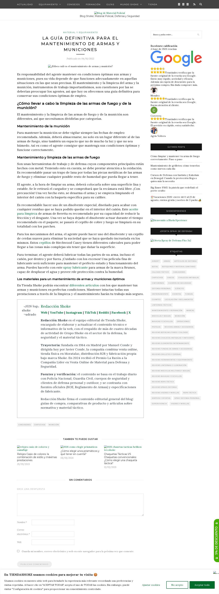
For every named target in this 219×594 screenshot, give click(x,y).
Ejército (179, 288)
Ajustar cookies (151, 584)
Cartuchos (39, 425)
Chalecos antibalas (188, 278)
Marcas (190, 310)
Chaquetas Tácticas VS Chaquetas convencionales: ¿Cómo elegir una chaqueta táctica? (120, 459)
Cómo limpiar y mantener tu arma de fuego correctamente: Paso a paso (175, 158)
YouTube (56, 312)
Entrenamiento (160, 294)
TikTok (90, 312)
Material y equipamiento (80, 32)
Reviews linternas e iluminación (169, 365)
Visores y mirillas (180, 404)
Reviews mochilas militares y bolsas (171, 371)
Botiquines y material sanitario (178, 267)
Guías (110, 4)
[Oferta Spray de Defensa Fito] (171, 240)
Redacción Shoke (56, 306)
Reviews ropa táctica (163, 382)
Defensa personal (161, 288)
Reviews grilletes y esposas (166, 354)
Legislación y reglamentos (179, 299)
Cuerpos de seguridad (179, 283)
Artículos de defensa (185, 261)
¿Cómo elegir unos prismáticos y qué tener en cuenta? (80, 452)
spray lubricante (75, 267)
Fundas (189, 294)
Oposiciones (183, 321)
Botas (155, 267)
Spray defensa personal (187, 398)
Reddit (104, 312)
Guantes (156, 299)
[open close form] (216, 540)
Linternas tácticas (161, 305)
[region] (109, 582)
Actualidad (25, 4)
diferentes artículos (84, 285)
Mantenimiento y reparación (167, 310)
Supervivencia (159, 404)
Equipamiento (48, 4)
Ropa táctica (189, 393)
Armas (167, 261)
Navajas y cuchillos (162, 321)
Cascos (170, 278)
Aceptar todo (202, 584)
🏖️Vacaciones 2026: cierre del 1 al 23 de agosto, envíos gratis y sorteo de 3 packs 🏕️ (176, 198)
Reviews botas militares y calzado (170, 332)
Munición (54, 425)
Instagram (74, 312)
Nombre (22, 522)
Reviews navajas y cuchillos (167, 376)
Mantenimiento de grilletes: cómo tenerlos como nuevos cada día (175, 167)
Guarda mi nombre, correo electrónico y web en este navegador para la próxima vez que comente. (78, 551)
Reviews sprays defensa (164, 387)
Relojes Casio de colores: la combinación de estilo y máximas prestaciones (37, 457)
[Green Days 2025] (169, 220)
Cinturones (158, 283)
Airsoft (156, 261)
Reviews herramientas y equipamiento (172, 360)
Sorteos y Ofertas (161, 398)
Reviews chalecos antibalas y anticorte (173, 338)
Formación (93, 4)
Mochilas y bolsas (161, 316)
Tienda (152, 4)
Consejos (73, 4)
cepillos (45, 243)
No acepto (177, 584)
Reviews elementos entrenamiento (170, 343)
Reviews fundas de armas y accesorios (172, 349)
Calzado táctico (160, 272)
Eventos (176, 294)
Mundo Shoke (129, 4)
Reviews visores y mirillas (165, 393)
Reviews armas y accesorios (179, 327)
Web (44, 312)
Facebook (119, 312)
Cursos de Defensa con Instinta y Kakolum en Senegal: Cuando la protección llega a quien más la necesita (175, 178)
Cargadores (24, 425)
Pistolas (156, 327)
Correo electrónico (23, 532)
